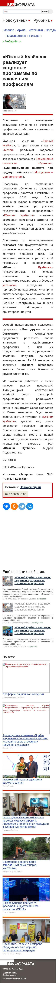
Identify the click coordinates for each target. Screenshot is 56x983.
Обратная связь (10, 973)
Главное (8, 30)
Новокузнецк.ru (30, 487)
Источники (36, 30)
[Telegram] (22, 506)
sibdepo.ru (12, 111)
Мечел (8, 150)
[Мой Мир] (29, 506)
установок (9, 285)
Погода (51, 30)
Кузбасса (44, 267)
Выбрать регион (10, 975)
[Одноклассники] (14, 506)
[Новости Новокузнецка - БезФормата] (18, 3)
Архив (21, 30)
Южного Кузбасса (18, 215)
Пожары (34, 35)
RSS (24, 979)
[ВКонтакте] (6, 506)
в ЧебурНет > (12, 41)
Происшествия (16, 35)
